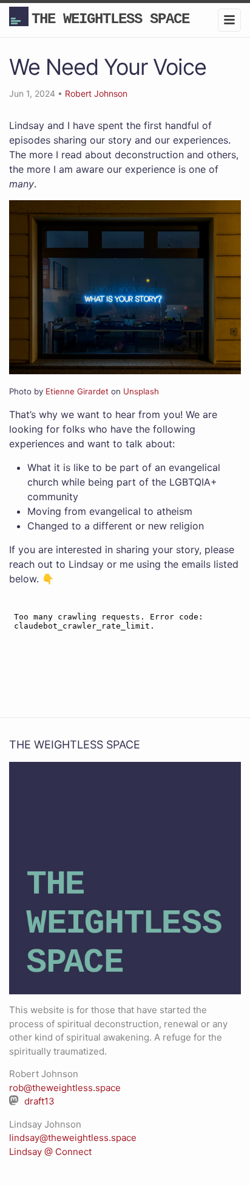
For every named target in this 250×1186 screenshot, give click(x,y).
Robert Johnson (96, 93)
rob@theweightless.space (65, 1088)
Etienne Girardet (77, 391)
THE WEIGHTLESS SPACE (110, 19)
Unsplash (141, 391)
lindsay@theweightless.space (73, 1137)
